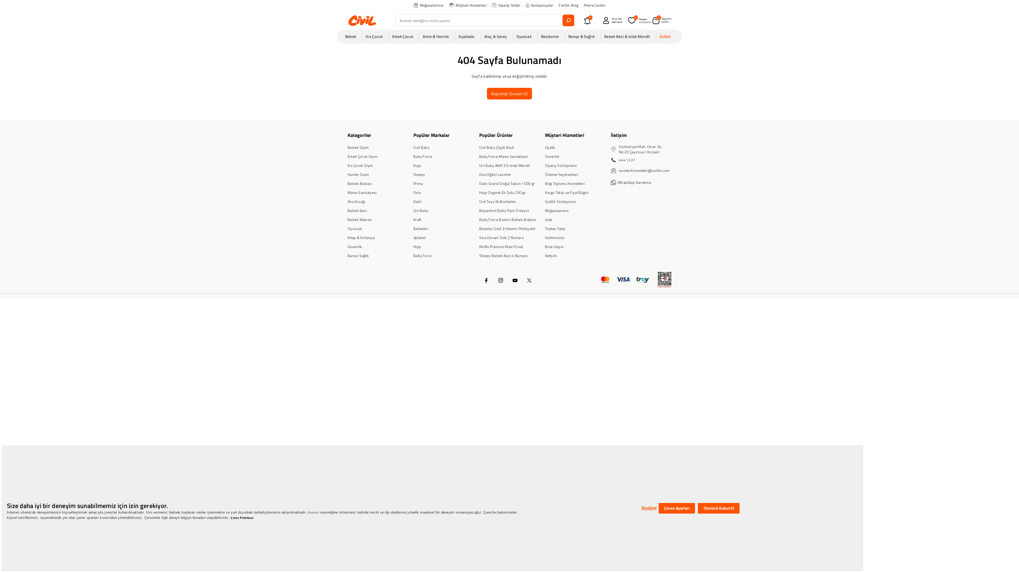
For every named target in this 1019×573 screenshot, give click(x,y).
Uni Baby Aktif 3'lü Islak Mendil (504, 165)
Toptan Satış (555, 228)
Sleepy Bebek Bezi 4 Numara (503, 255)
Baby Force (422, 156)
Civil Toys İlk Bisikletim (497, 201)
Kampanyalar (542, 5)
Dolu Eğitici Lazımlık (495, 174)
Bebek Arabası (360, 183)
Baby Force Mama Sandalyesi (503, 156)
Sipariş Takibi (509, 5)
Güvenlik (355, 246)
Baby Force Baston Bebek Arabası (507, 219)
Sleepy (419, 174)
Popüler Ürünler (496, 135)
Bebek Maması (360, 219)
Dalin (417, 201)
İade (548, 219)
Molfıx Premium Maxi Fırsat (501, 246)
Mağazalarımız (432, 5)
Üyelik (550, 147)
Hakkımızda (554, 237)
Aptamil (419, 237)
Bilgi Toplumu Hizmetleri (565, 183)
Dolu (417, 192)
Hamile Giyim (358, 174)
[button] (352, 36)
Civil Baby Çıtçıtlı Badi (496, 147)
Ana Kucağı (356, 201)
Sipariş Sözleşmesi (561, 165)
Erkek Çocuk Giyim (363, 156)
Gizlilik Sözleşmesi (560, 201)
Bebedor (420, 228)
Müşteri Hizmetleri (471, 5)
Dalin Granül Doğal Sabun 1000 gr (507, 183)
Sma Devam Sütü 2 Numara (501, 237)
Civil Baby (421, 147)
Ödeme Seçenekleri (561, 174)
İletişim (551, 255)
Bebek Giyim (358, 147)
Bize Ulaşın (554, 246)
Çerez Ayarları (677, 508)
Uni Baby (420, 210)
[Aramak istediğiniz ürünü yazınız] (568, 20)
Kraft (417, 219)
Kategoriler (359, 135)
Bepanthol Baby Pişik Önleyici (504, 210)
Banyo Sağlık (358, 255)
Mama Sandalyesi (362, 192)
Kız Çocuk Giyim (360, 165)
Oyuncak (355, 228)
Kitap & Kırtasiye (361, 237)
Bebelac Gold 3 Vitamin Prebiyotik (507, 228)
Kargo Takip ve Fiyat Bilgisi (567, 192)
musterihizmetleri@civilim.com (644, 170)
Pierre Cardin (594, 5)
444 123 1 (627, 160)
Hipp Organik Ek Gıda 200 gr (502, 192)
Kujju (417, 165)
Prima (418, 183)
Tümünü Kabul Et (718, 508)
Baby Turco (422, 255)
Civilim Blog (568, 5)
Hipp (417, 246)
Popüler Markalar (431, 135)
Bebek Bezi (357, 210)
